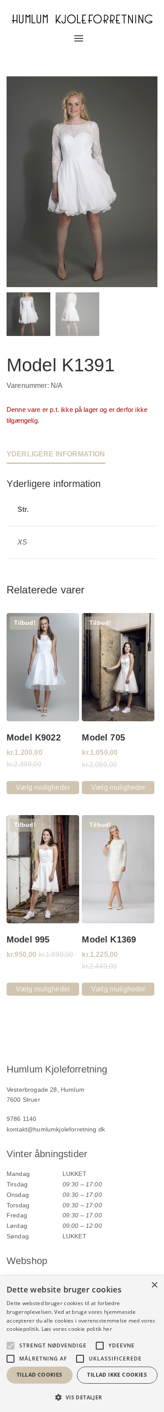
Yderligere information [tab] (56, 454)
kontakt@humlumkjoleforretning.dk (56, 1129)
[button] (82, 1397)
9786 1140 (21, 1118)
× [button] (154, 1285)
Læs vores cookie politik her (77, 1329)
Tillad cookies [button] (40, 1374)
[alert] (82, 1344)
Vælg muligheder (43, 787)
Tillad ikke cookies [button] (117, 1374)
